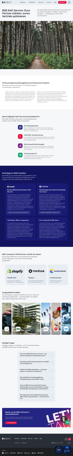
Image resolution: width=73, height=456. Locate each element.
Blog (41, 438)
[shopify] (34, 453)
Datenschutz (24, 442)
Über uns (30, 438)
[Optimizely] (27, 453)
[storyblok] (41, 453)
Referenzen (24, 438)
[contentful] (13, 453)
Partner (36, 438)
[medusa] (20, 453)
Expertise (17, 438)
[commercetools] (5, 453)
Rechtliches (17, 442)
